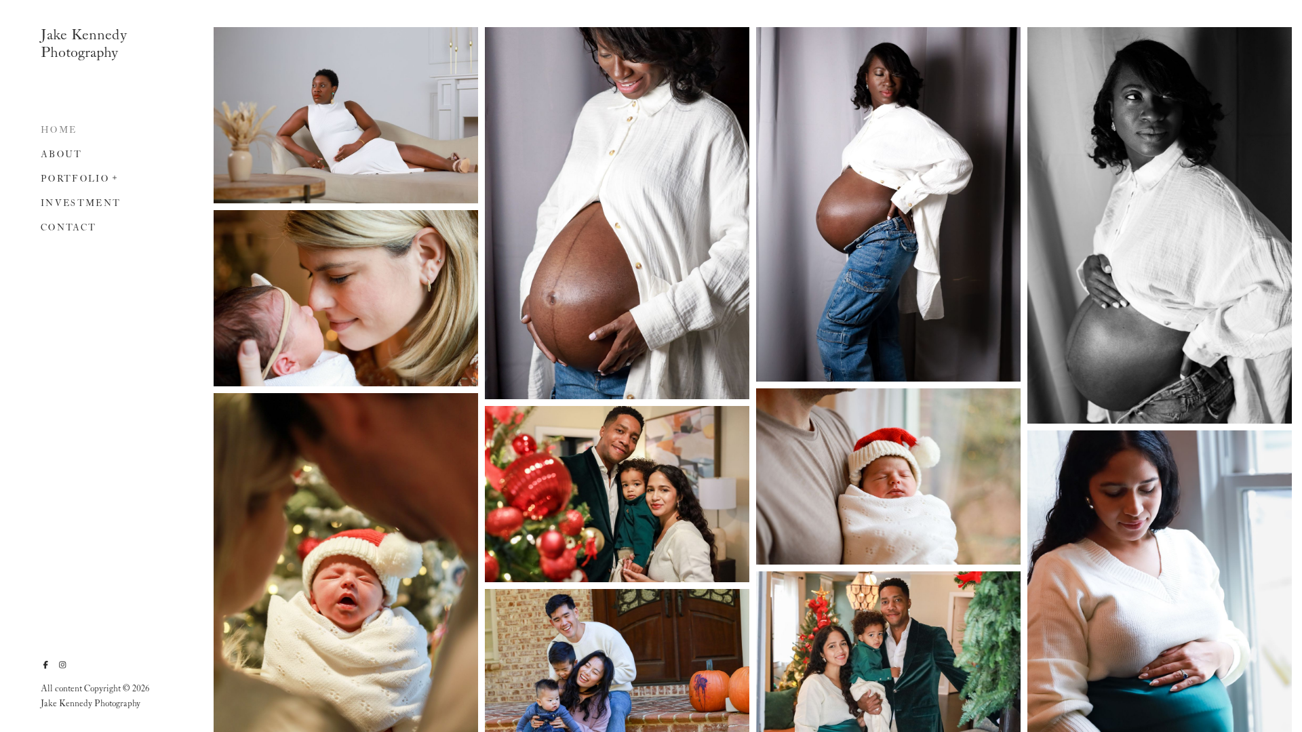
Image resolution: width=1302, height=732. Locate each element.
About (62, 155)
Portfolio (75, 179)
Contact (68, 228)
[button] (115, 176)
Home (59, 130)
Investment (81, 204)
